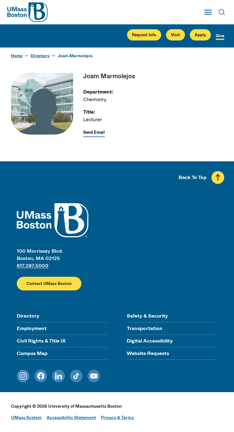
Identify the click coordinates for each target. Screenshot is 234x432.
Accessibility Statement (71, 417)
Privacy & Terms (117, 417)
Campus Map (32, 353)
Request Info (144, 35)
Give (220, 36)
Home (16, 56)
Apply (200, 35)
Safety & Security (147, 315)
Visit (175, 35)
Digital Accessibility (150, 340)
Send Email (94, 132)
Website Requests (148, 353)
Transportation (144, 328)
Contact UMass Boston (49, 283)
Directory (40, 56)
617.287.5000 (32, 265)
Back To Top (193, 177)
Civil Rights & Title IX (41, 340)
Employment (32, 328)
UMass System (26, 417)
